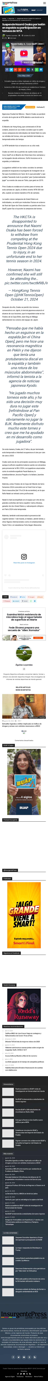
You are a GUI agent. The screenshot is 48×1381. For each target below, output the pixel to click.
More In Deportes (23, 690)
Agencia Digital (10, 1376)
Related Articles (23, 687)
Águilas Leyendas (11, 35)
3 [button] (25, 731)
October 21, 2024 (24, 299)
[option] (24, 710)
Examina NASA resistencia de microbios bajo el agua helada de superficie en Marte (24, 616)
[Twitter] (19, 1357)
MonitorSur (28, 1376)
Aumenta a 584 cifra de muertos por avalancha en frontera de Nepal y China (24, 88)
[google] (15, 70)
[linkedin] (28, 70)
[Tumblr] (29, 1357)
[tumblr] (32, 70)
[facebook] (7, 70)
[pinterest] (24, 70)
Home (4, 18)
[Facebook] (13, 1357)
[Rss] (35, 1357)
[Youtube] (24, 1357)
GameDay (24, 1371)
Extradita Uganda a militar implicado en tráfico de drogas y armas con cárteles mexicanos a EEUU (25, 82)
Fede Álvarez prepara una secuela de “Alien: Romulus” (24, 628)
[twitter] (11, 70)
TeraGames (20, 1376)
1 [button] (22, 731)
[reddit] (20, 70)
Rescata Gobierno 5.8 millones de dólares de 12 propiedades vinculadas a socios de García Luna (25, 94)
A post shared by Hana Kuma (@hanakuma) (24, 588)
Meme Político (38, 1376)
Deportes (11, 18)
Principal (42, 718)
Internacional (33, 718)
